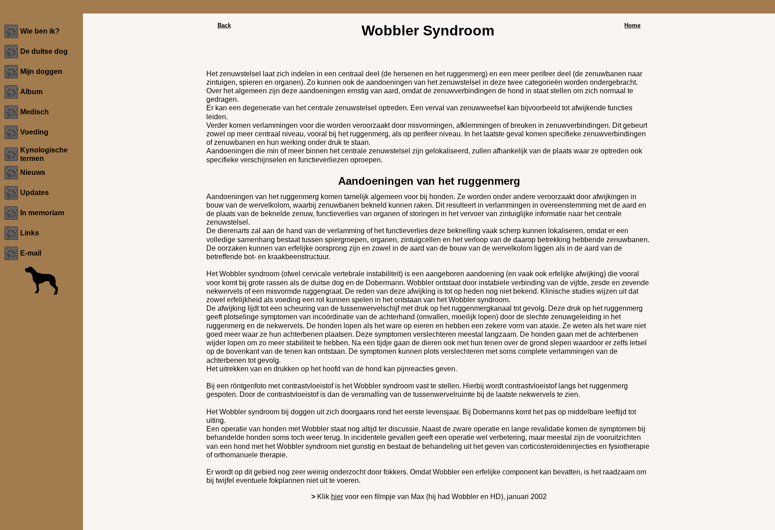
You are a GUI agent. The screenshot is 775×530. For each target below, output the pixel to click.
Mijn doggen (41, 71)
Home (632, 25)
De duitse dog (44, 51)
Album (31, 92)
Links (29, 233)
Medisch (34, 112)
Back (224, 25)
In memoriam (42, 213)
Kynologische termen (44, 154)
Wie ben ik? (40, 31)
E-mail (30, 253)
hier (337, 496)
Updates (34, 192)
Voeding (34, 132)
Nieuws (32, 172)
